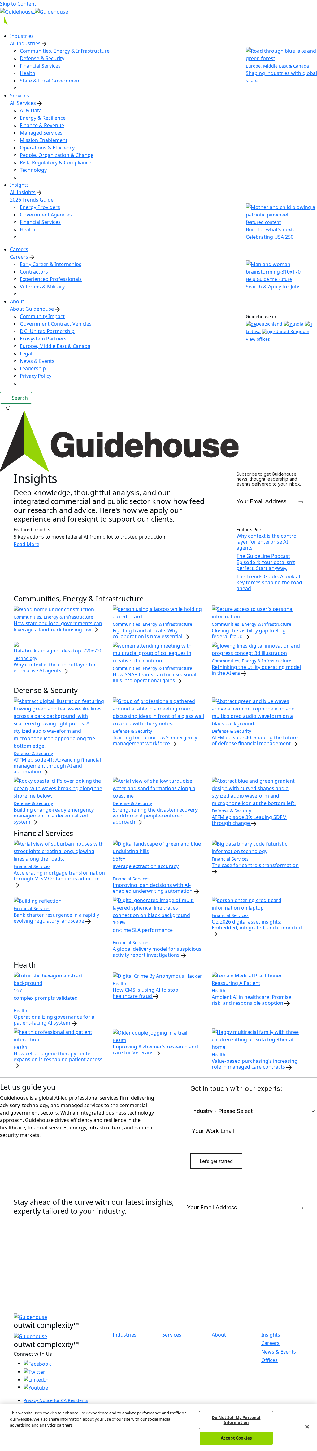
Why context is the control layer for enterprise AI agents (267, 541)
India (298, 324)
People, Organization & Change (56, 155)
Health (27, 73)
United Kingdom (292, 331)
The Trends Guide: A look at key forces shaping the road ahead (269, 582)
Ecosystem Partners (43, 338)
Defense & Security (42, 58)
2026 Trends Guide (32, 199)
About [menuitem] (17, 301)
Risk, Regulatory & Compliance (55, 162)
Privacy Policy (35, 375)
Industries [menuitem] (22, 36)
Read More (26, 544)
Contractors (34, 271)
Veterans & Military (42, 286)
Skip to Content (18, 3)
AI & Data (31, 110)
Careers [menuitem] (19, 249)
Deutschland (269, 324)
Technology (33, 170)
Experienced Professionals (51, 279)
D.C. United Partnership (47, 331)
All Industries (26, 43)
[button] (158, 407)
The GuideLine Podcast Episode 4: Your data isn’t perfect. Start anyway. (266, 562)
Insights (270, 1334)
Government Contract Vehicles (56, 323)
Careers (19, 256)
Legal (26, 353)
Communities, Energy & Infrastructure (65, 50)
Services (171, 1335)
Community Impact (42, 316)
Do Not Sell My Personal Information (236, 1420)
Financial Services (40, 65)
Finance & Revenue (42, 125)
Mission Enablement (43, 140)
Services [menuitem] (19, 95)
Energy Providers (40, 207)
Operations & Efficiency (47, 147)
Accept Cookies (236, 1438)
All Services (23, 103)
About (219, 1335)
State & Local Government (50, 80)
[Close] (307, 1427)
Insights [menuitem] (19, 184)
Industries (125, 1335)
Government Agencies (46, 214)
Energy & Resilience (43, 117)
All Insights (23, 192)
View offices (258, 339)
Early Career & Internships (50, 264)
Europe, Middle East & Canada (55, 346)
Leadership (33, 368)
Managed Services (41, 132)
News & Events (37, 361)
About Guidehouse (32, 308)
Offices (269, 1360)
